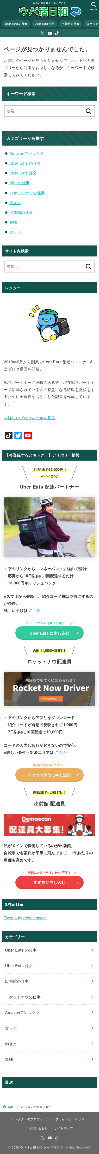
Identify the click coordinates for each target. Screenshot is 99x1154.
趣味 (13, 222)
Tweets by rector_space (25, 917)
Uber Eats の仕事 (16, 24)
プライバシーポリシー (71, 1119)
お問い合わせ (38, 1128)
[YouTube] (50, 33)
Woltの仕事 (19, 182)
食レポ (15, 232)
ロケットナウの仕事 (27, 193)
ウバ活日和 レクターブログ (39, 1147)
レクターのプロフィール (32, 1119)
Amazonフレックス (26, 153)
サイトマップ (63, 1128)
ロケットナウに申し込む (49, 775)
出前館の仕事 (71, 24)
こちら (35, 610)
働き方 (15, 202)
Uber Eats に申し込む (49, 633)
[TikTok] (57, 33)
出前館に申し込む (49, 882)
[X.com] (42, 33)
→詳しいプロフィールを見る (29, 417)
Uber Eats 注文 (44, 24)
